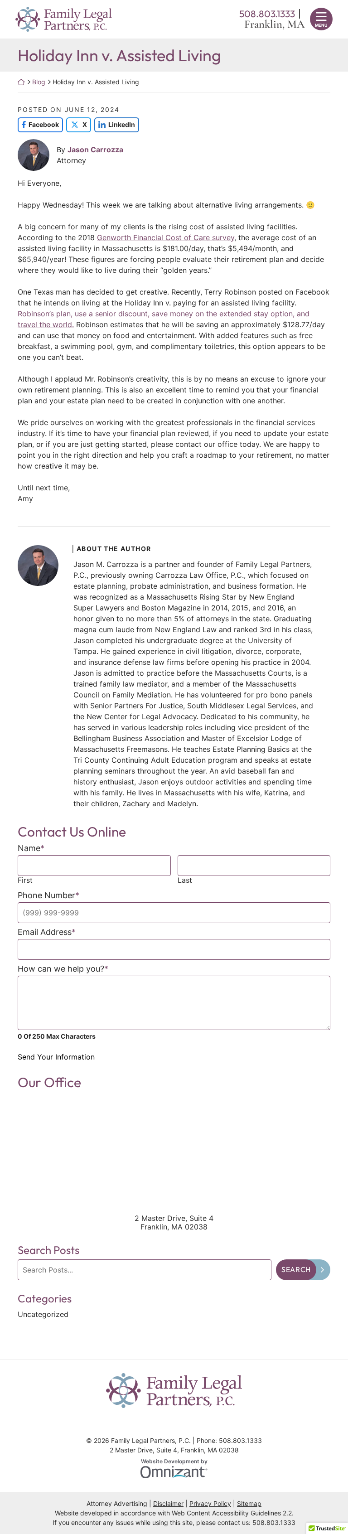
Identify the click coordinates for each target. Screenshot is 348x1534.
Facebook (38, 124)
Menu (321, 25)
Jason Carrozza (95, 149)
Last (185, 880)
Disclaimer (168, 1503)
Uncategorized (43, 1314)
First (25, 880)
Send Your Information (56, 1056)
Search (296, 1269)
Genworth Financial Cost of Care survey (165, 237)
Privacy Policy (210, 1503)
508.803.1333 (273, 1522)
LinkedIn (114, 124)
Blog (38, 82)
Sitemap (249, 1503)
